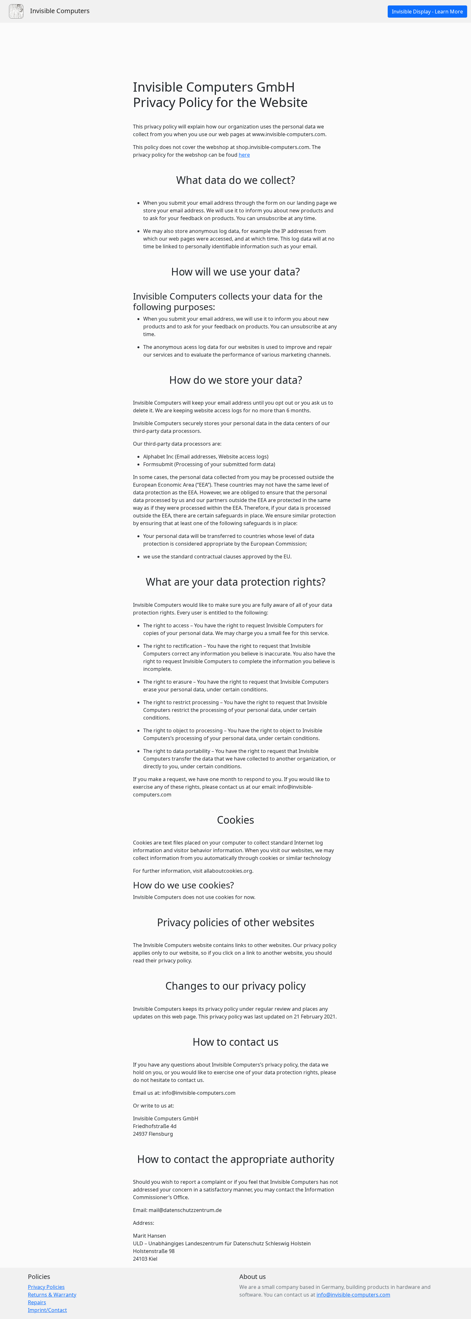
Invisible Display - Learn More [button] (427, 11)
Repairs (37, 1302)
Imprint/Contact (47, 1310)
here (244, 154)
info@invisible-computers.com (353, 1294)
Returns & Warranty (52, 1294)
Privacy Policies (46, 1286)
